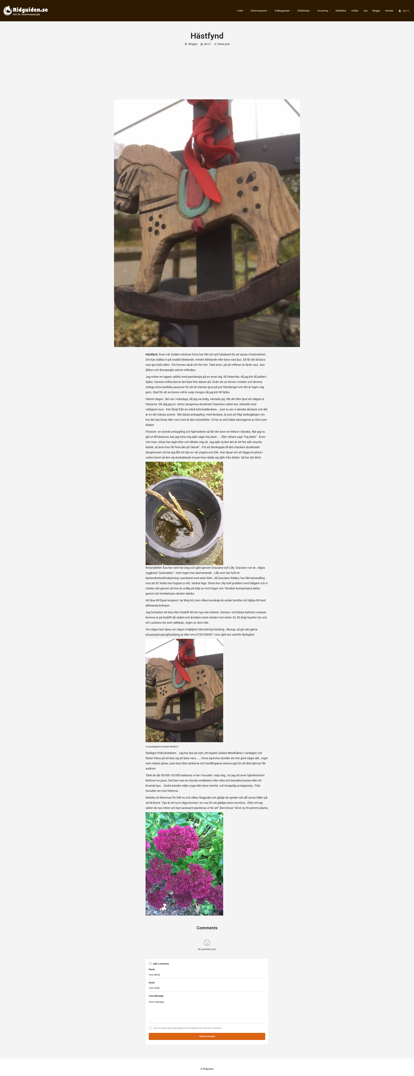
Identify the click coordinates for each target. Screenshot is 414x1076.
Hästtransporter (259, 10)
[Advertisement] (207, 70)
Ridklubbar (341, 10)
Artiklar (355, 10)
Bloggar (376, 10)
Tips (365, 10)
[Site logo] (26, 10)
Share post (224, 44)
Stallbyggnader (282, 10)
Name (152, 969)
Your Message (156, 996)
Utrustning (322, 10)
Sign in (406, 10)
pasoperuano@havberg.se (166, 634)
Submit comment (207, 1036)
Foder (240, 10)
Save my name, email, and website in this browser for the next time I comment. (188, 1028)
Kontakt (389, 10)
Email (152, 982)
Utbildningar (303, 10)
